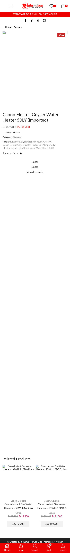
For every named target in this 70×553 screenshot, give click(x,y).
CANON (47, 142)
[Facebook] (25, 20)
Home (8, 27)
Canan (18, 513)
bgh (9, 142)
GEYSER (23, 148)
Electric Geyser (10, 148)
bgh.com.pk (17, 142)
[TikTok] (32, 20)
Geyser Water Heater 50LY (41, 148)
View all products (35, 172)
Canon (14, 501)
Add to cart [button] (18, 524)
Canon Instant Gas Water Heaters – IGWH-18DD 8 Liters (51, 508)
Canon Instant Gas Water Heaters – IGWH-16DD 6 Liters (18, 508)
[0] (49, 6)
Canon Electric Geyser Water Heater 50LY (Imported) (28, 145)
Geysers (18, 27)
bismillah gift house (33, 142)
